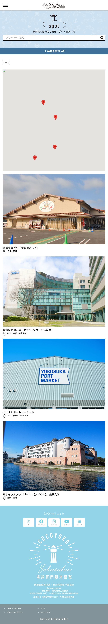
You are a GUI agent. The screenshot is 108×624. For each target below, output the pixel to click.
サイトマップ (45, 612)
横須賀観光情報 (54, 556)
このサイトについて (14, 608)
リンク (42, 608)
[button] (35, 158)
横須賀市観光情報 (54, 5)
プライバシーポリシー (15, 612)
